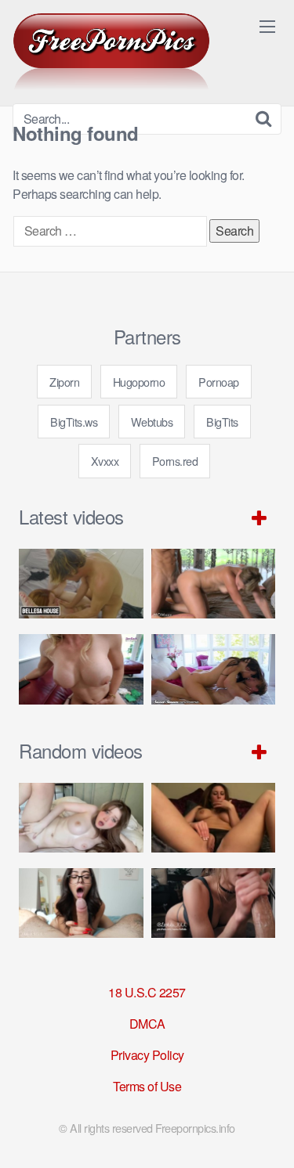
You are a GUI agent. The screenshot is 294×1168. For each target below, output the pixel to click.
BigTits (222, 421)
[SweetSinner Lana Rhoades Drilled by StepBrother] (213, 669)
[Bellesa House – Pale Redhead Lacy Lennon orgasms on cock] (81, 583)
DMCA (147, 1024)
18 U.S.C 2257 (147, 992)
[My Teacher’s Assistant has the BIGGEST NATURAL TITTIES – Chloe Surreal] (81, 903)
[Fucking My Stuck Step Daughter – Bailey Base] (81, 669)
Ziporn (64, 381)
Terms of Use (147, 1086)
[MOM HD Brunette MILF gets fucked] (213, 583)
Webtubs (152, 421)
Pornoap (218, 381)
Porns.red (175, 460)
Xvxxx (105, 460)
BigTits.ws (73, 421)
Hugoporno (139, 381)
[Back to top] (266, 1133)
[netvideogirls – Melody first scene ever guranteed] (213, 818)
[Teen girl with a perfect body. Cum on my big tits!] (81, 818)
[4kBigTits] (111, 52)
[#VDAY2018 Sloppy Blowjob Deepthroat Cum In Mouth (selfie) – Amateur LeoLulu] (213, 903)
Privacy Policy (147, 1055)
